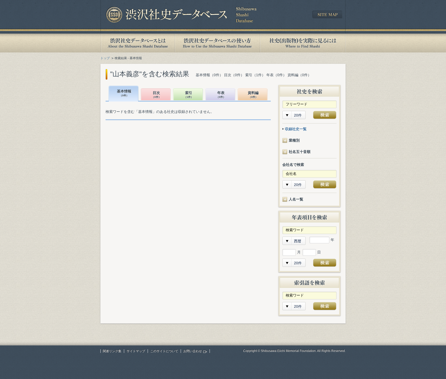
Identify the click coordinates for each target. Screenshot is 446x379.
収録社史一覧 (296, 129)
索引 (188, 95)
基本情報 (124, 93)
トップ (105, 58)
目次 (156, 95)
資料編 (253, 95)
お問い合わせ (192, 351)
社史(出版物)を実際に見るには (303, 43)
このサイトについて (164, 351)
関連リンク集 (112, 351)
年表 (221, 95)
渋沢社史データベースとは (137, 43)
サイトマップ (135, 351)
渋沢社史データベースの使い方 (217, 43)
